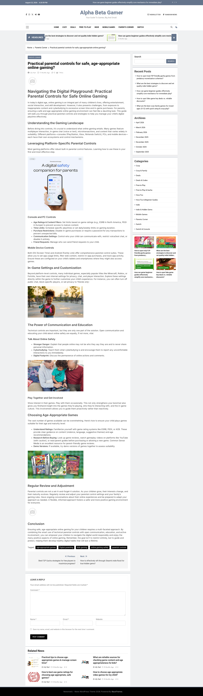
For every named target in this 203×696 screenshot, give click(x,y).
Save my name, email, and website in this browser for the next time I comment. (64, 629)
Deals (73, 27)
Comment (35, 590)
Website (99, 619)
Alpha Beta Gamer (101, 12)
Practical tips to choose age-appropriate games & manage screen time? (59, 660)
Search (137, 56)
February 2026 (141, 132)
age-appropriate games (46, 547)
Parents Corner (126, 27)
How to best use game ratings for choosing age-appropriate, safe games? (57, 675)
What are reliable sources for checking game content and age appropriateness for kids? (108, 660)
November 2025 (142, 142)
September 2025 (142, 152)
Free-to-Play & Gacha (144, 190)
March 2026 (140, 127)
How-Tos (139, 195)
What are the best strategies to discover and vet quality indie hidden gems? (47, 36)
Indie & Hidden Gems (144, 210)
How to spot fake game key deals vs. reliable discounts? (164, 274)
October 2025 (141, 147)
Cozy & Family (141, 171)
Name (33, 619)
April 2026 (140, 122)
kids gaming (82, 547)
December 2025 (142, 137)
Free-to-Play (85, 27)
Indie (97, 27)
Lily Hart (33, 72)
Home (56, 27)
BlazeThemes (117, 692)
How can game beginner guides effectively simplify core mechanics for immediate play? (127, 3)
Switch (140, 27)
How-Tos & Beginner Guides (147, 200)
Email (66, 619)
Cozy (64, 27)
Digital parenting (66, 547)
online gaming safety (99, 547)
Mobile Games (108, 27)
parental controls (119, 547)
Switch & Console (143, 229)
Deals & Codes (142, 180)
